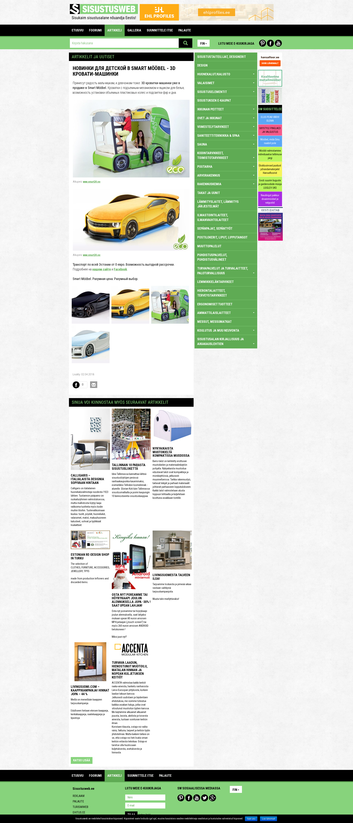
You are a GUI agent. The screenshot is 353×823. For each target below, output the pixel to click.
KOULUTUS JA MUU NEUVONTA (218, 330)
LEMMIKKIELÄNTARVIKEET (215, 282)
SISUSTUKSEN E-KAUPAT (214, 100)
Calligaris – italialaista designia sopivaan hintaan (87, 479)
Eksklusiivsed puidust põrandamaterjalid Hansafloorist (270, 169)
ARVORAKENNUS (208, 175)
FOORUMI (95, 30)
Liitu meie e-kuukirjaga (236, 43)
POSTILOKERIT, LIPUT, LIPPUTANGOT (222, 237)
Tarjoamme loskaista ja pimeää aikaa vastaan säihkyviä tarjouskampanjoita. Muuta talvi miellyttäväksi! (172, 591)
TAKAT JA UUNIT (208, 193)
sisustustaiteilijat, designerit (221, 57)
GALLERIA (134, 30)
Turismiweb (80, 807)
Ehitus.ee (79, 812)
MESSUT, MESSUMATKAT (214, 322)
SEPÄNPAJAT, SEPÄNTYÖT (214, 228)
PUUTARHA (204, 166)
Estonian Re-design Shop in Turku (90, 556)
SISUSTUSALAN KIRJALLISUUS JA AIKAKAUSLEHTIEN (220, 341)
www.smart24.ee (91, 181)
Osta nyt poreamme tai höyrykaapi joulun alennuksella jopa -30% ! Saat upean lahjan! (131, 600)
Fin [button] (202, 43)
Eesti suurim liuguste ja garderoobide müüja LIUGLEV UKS (270, 184)
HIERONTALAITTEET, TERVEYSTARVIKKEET (212, 293)
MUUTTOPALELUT (209, 246)
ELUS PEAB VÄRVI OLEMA (270, 119)
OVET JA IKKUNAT (209, 118)
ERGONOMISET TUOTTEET (214, 304)
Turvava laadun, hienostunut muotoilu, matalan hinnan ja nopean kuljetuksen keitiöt (130, 670)
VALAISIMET (205, 83)
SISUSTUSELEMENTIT (212, 92)
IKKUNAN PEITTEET (210, 109)
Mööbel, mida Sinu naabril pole (270, 141)
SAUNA (202, 144)
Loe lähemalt (268, 818)
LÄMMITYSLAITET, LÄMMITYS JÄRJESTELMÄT (218, 204)
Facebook (270, 43)
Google (212, 797)
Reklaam (78, 796)
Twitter (204, 797)
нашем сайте (101, 269)
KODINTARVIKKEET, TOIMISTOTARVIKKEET (212, 155)
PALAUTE (184, 30)
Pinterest (262, 43)
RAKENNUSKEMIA (209, 184)
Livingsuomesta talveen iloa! (171, 577)
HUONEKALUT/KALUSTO (213, 74)
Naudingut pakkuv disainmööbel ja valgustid (270, 199)
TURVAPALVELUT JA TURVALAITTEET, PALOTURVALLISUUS (222, 270)
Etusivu (77, 30)
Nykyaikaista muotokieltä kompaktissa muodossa (171, 452)
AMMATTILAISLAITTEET (214, 313)
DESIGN (202, 65)
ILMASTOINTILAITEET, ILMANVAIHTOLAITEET (213, 217)
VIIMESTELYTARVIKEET (213, 127)
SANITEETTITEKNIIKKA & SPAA (218, 135)
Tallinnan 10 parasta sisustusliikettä (128, 466)
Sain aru (251, 818)
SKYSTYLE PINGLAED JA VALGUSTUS (270, 130)
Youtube (278, 43)
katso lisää (81, 760)
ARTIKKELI (114, 30)
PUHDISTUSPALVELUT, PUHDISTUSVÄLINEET (212, 257)
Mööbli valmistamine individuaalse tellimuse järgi (270, 154)
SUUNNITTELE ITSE (160, 30)
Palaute (78, 801)
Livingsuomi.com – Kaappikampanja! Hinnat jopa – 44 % (90, 690)
